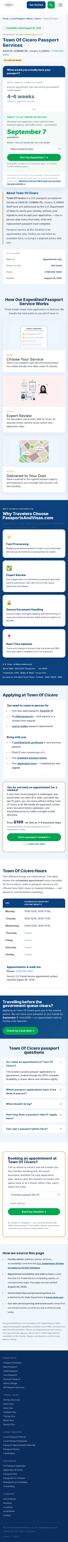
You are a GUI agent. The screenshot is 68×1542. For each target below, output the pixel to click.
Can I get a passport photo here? (27, 1128)
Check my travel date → (20, 1030)
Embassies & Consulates (15, 1482)
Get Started (36, 4)
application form (26, 763)
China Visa (8, 1404)
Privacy (6, 1536)
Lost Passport (10, 1375)
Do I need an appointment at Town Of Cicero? (29, 1063)
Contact (7, 1515)
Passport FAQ (10, 1474)
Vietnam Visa (9, 1412)
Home (6, 18)
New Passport (10, 1367)
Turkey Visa (9, 1416)
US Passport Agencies (14, 1466)
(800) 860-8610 (37, 844)
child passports (24, 716)
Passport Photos (11, 1449)
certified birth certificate (28, 742)
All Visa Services (11, 1400)
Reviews (7, 1503)
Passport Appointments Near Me (19, 1445)
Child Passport (10, 1371)
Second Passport (11, 1379)
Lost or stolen (20, 726)
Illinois (30, 18)
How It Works (9, 1499)
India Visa (8, 1408)
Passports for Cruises (14, 1478)
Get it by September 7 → (34, 157)
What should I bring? (19, 1103)
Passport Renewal (12, 1363)
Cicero (37, 18)
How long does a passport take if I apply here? (31, 1116)
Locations (8, 1507)
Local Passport (17, 18)
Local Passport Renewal (15, 1441)
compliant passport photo (32, 758)
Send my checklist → (34, 1211)
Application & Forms (13, 1470)
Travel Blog (9, 1486)
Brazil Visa (8, 1420)
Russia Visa (9, 1424)
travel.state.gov (54, 1297)
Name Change (10, 1383)
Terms (15, 1536)
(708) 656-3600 (53, 272)
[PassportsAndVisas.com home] (9, 5)
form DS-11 (46, 711)
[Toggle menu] (60, 5)
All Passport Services (13, 1387)
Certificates (9, 1453)
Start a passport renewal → (34, 837)
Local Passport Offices (14, 1437)
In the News (9, 1511)
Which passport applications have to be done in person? (31, 1091)
